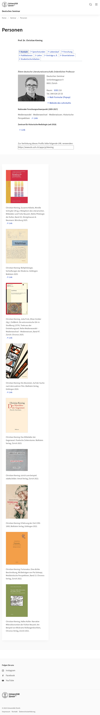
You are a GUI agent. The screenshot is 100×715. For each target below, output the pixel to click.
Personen (23, 18)
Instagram (10, 670)
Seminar (13, 18)
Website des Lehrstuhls (60, 103)
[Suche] (90, 4)
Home (4, 18)
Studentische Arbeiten (30, 59)
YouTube (10, 680)
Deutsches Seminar (11, 11)
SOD (56, 90)
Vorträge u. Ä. (51, 55)
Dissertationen (68, 55)
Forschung (67, 51)
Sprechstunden (38, 51)
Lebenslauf (54, 51)
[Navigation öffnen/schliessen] (96, 4)
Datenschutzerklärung (27, 711)
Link (36, 118)
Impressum (6, 711)
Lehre (39, 55)
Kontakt (24, 51)
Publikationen (26, 55)
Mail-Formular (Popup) (60, 97)
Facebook (10, 675)
